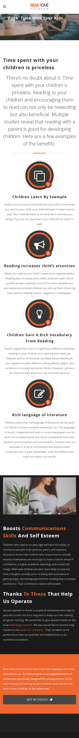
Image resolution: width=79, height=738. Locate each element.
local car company (32, 630)
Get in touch (38, 699)
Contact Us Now (15, 27)
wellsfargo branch (20, 625)
